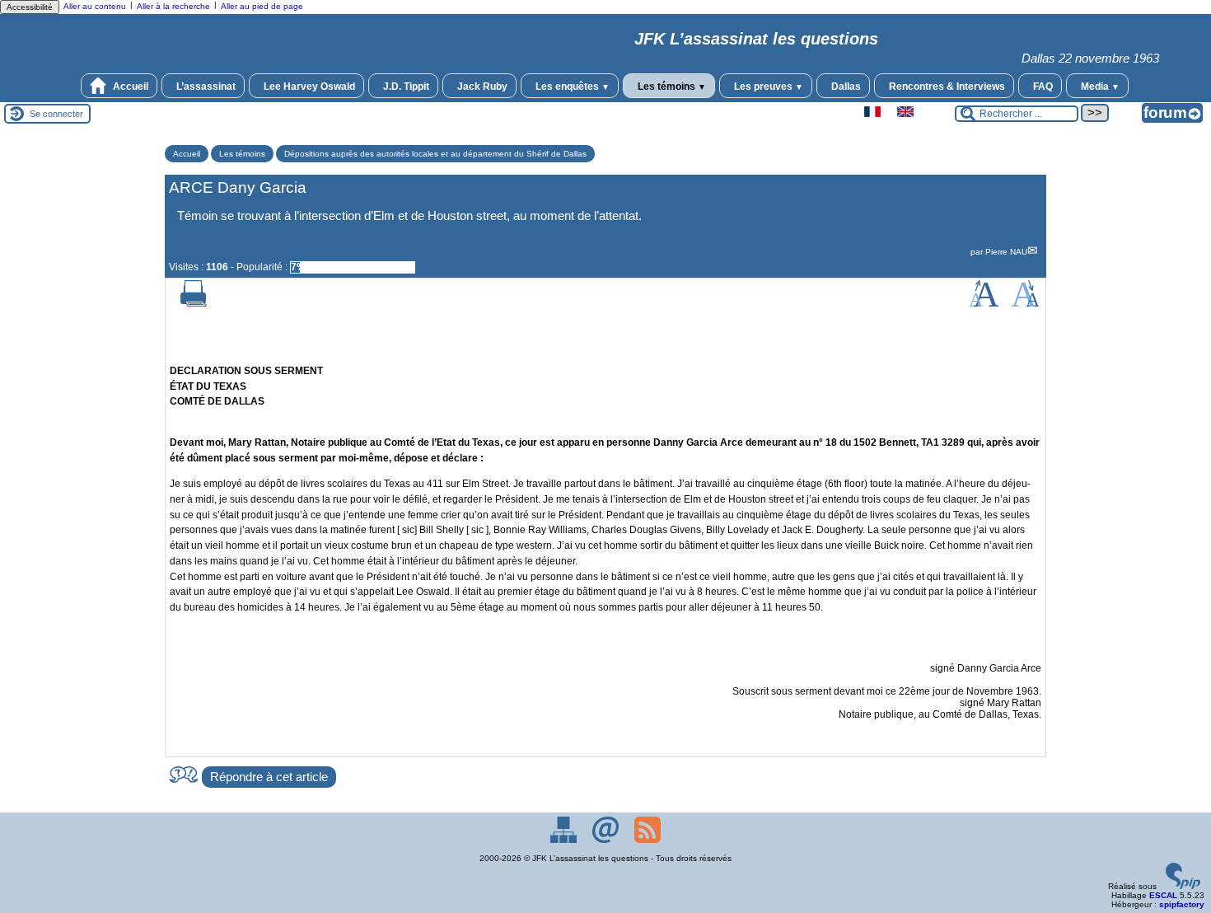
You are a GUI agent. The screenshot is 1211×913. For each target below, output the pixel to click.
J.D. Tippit (405, 86)
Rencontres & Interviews (945, 86)
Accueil (129, 86)
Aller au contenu (94, 6)
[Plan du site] (565, 840)
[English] (905, 114)
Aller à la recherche (173, 6)
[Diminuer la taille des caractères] (1025, 303)
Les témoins (670, 86)
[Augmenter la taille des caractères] (983, 303)
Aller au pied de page (262, 6)
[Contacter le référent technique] (607, 840)
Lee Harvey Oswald (308, 86)
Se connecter (56, 114)
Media (1099, 86)
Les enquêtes (571, 86)
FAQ (1042, 86)
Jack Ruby (481, 86)
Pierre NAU (1006, 251)
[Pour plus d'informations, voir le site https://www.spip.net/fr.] (1183, 886)
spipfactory (1181, 904)
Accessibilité (30, 7)
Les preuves (767, 86)
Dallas (845, 86)
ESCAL (1163, 895)
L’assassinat (205, 86)
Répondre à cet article (269, 777)
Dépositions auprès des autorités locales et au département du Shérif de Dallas (435, 153)
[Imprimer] (193, 303)
